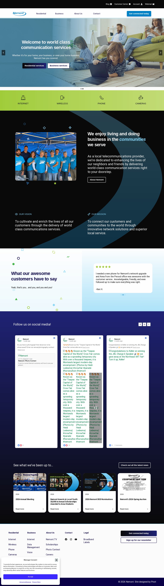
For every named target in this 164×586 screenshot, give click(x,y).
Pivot (153, 582)
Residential (41, 14)
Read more (21, 350)
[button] (56, 560)
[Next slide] (160, 52)
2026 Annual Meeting (25, 499)
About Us (78, 14)
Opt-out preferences (25, 582)
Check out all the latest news (134, 465)
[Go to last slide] (3, 52)
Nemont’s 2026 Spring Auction (133, 499)
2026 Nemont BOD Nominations (99, 499)
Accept (30, 577)
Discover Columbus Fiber (46, 72)
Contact (96, 14)
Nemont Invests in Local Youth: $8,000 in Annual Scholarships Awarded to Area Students (64, 501)
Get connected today (139, 14)
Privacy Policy (36, 582)
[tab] (81, 88)
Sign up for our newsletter (138, 540)
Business (59, 14)
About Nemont (97, 180)
